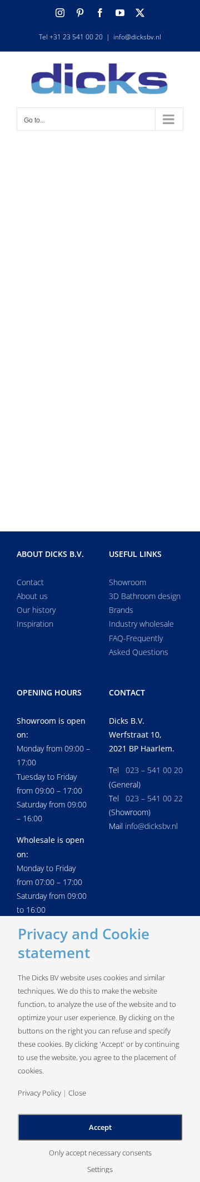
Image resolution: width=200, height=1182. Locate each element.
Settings (100, 1169)
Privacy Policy (39, 1093)
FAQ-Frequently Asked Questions (138, 645)
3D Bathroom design (145, 596)
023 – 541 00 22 (154, 798)
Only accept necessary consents (100, 1153)
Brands (121, 610)
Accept (100, 1127)
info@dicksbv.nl (137, 37)
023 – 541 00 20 (154, 770)
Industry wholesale (141, 623)
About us (32, 596)
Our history (36, 610)
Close (77, 1093)
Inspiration (35, 623)
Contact (30, 582)
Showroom (127, 582)
